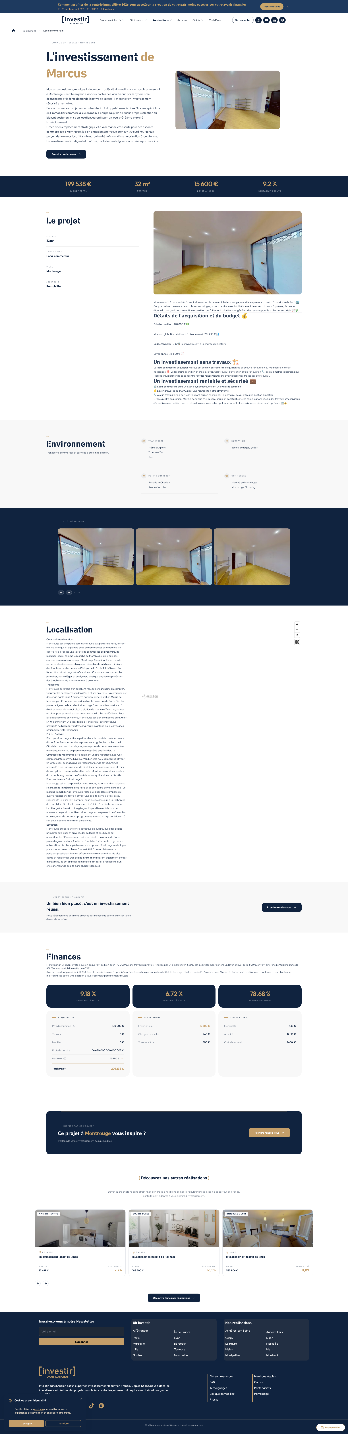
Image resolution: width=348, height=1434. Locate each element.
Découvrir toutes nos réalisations (171, 1298)
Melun (229, 1349)
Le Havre (231, 1343)
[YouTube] (266, 20)
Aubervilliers (274, 1332)
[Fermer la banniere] (288, 6)
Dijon (269, 1338)
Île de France (182, 1332)
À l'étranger (140, 1330)
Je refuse (63, 1423)
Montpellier (181, 1355)
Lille (135, 1349)
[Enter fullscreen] (297, 642)
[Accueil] (13, 30)
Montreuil (272, 1355)
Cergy (229, 1338)
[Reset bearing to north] (297, 635)
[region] (221, 660)
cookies (38, 1409)
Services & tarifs (110, 20)
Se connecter (243, 20)
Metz (269, 1349)
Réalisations (160, 20)
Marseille (139, 1343)
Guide (196, 20)
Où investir (137, 20)
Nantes (137, 1355)
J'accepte (26, 1423)
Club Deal (215, 20)
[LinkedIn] (274, 20)
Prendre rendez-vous (63, 154)
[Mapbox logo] (150, 696)
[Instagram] (258, 20)
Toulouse (179, 1349)
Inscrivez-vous (272, 6)
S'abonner (81, 1342)
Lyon (177, 1338)
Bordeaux (180, 1343)
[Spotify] (282, 20)
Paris (113, 643)
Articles (182, 20)
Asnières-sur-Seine (237, 1330)
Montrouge (56, 94)
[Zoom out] (297, 629)
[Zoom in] (297, 624)
